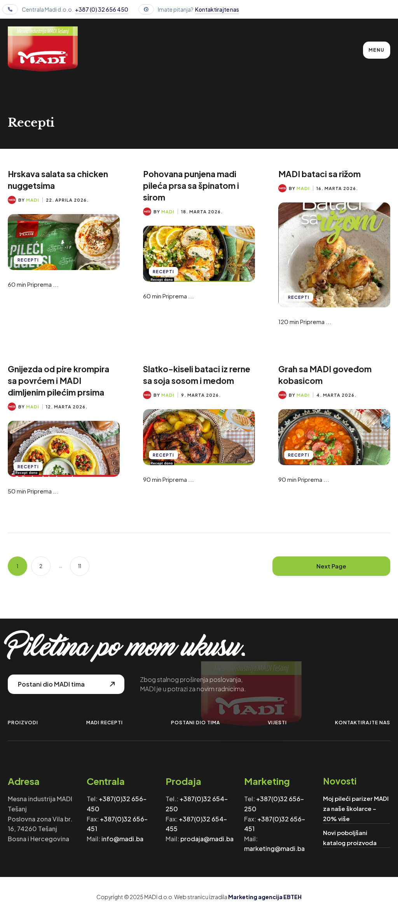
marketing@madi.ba (274, 848)
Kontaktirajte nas (217, 9)
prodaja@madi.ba (207, 839)
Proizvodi (23, 722)
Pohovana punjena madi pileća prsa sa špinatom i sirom (191, 185)
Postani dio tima (195, 722)
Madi (32, 199)
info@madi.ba (122, 839)
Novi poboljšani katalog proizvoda (350, 837)
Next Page (331, 566)
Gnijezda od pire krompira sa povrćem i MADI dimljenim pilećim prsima (58, 380)
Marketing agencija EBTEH (265, 896)
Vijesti (277, 722)
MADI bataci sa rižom (319, 174)
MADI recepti (104, 722)
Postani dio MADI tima (51, 684)
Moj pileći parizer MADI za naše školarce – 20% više (356, 808)
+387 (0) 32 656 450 (101, 9)
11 (79, 566)
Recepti (28, 259)
